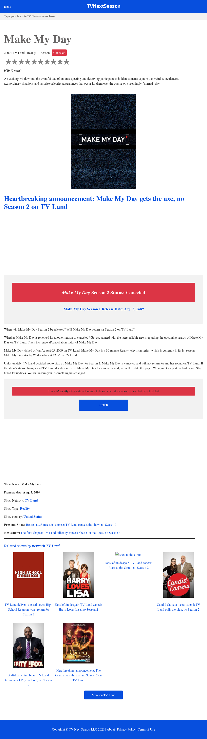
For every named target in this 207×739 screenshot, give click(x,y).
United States (32, 516)
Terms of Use (146, 729)
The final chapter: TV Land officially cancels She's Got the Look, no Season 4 (70, 532)
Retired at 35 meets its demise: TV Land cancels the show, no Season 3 (71, 524)
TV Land (31, 500)
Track (103, 405)
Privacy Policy (126, 729)
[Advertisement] (103, 243)
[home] (103, 7)
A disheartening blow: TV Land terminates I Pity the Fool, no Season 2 (28, 680)
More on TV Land (103, 695)
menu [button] (7, 6)
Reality (25, 508)
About (111, 729)
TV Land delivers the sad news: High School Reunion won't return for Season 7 (28, 609)
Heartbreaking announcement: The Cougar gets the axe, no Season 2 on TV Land (78, 675)
